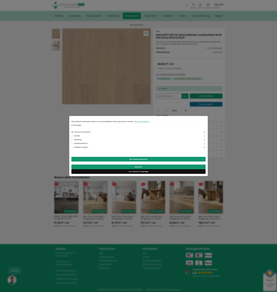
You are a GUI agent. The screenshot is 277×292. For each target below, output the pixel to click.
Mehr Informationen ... (142, 121)
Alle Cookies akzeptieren (138, 159)
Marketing (77, 140)
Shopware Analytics (81, 147)
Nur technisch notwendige (138, 171)
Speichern (138, 167)
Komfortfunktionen (81, 143)
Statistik (77, 136)
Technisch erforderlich (82, 132)
